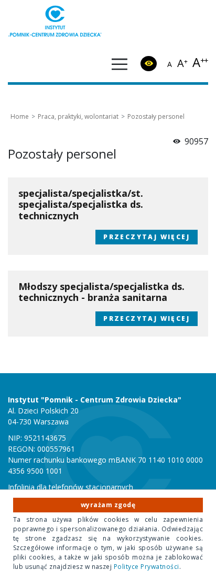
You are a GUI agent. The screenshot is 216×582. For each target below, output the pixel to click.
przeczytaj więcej (142, 235)
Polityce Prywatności (146, 566)
